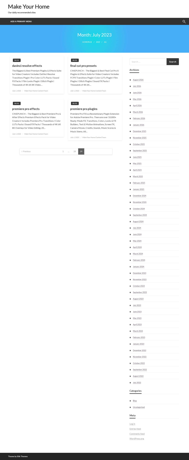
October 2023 (139, 286)
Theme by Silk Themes (18, 456)
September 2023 (140, 292)
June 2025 (137, 157)
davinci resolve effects (27, 65)
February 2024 (139, 260)
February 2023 (139, 337)
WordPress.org (137, 438)
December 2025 (139, 131)
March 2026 (138, 112)
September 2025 (140, 150)
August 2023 (138, 299)
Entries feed (135, 428)
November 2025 (139, 138)
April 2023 (137, 324)
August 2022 (138, 376)
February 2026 (139, 118)
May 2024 (137, 241)
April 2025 (137, 170)
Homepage (87, 42)
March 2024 (138, 254)
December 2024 (139, 196)
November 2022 (139, 357)
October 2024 (139, 209)
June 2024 (137, 234)
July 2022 (137, 382)
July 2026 (137, 86)
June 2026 (137, 93)
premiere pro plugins (83, 108)
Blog (17, 60)
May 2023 (137, 318)
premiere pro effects (26, 108)
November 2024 (139, 202)
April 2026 (137, 105)
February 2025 (139, 183)
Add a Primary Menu (21, 21)
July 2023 (137, 305)
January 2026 (138, 125)
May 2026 (137, 99)
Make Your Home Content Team (36, 91)
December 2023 (139, 273)
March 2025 (138, 176)
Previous (27, 151)
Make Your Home (29, 6)
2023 (98, 42)
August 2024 (138, 221)
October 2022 (139, 363)
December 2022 (139, 350)
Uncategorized (139, 407)
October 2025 (139, 144)
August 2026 (138, 80)
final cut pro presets (83, 65)
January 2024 (138, 266)
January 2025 (138, 189)
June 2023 (137, 312)
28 (75, 151)
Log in (132, 423)
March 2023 (138, 331)
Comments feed (137, 433)
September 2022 (140, 369)
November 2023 (139, 279)
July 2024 (137, 228)
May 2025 (137, 163)
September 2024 (140, 215)
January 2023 (138, 344)
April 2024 (137, 247)
